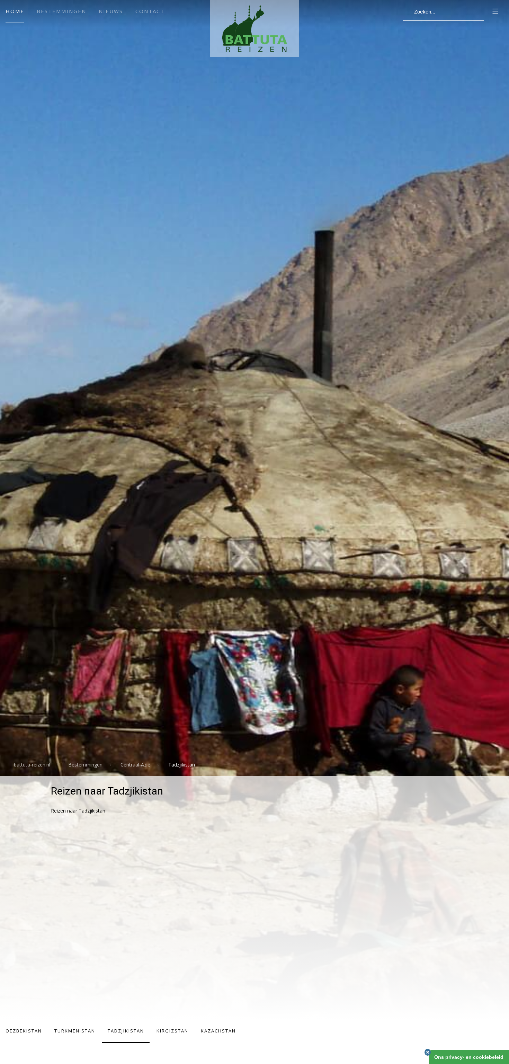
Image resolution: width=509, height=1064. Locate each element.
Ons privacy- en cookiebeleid (468, 1057)
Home (15, 11)
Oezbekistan (24, 1031)
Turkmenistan (74, 1031)
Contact (149, 11)
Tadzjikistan (126, 1031)
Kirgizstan (172, 1031)
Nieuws (111, 11)
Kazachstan (218, 1031)
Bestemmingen (61, 11)
